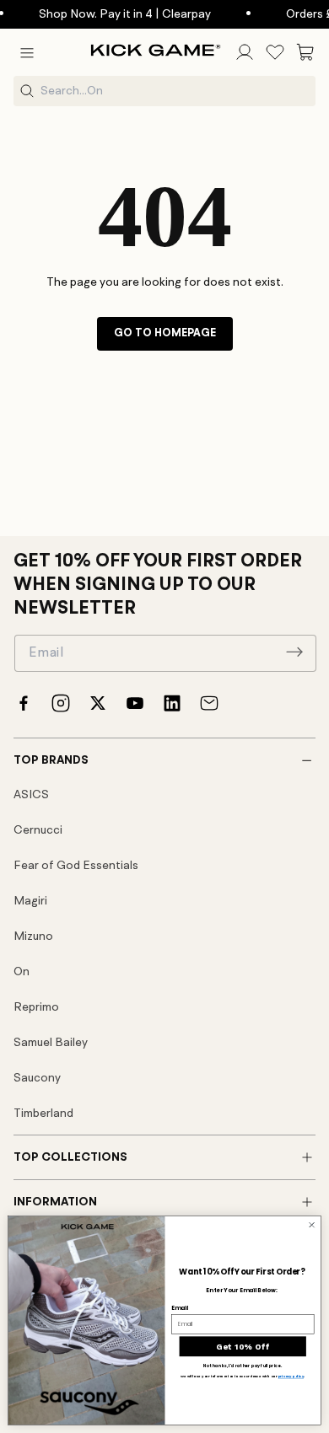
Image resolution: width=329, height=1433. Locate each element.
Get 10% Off (242, 1345)
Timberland (43, 1113)
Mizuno (33, 936)
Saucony (37, 1078)
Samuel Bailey (50, 1043)
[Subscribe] (294, 651)
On (21, 972)
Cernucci (37, 830)
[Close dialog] (311, 1225)
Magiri (30, 901)
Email (179, 1307)
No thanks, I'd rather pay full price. (242, 1366)
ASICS (31, 795)
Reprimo (36, 1007)
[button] (26, 52)
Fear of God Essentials (75, 866)
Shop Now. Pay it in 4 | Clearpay (113, 14)
